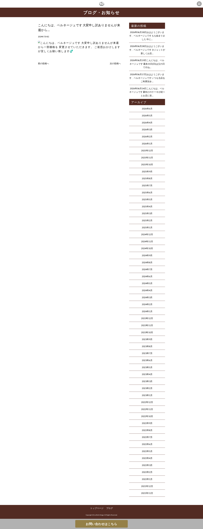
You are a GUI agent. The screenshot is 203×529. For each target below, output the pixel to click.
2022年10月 (147, 416)
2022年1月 (147, 479)
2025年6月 (147, 192)
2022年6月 (147, 444)
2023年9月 (147, 339)
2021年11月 (147, 493)
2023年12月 (147, 318)
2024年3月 (147, 297)
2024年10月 (147, 248)
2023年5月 (147, 367)
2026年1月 (147, 143)
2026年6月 (147, 108)
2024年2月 (147, 304)
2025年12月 (147, 150)
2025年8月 (147, 178)
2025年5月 (147, 199)
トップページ (96, 508)
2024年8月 (147, 262)
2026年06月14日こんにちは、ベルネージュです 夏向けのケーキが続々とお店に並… (147, 92)
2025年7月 (147, 185)
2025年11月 (147, 157)
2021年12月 (147, 486)
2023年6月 (147, 360)
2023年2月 (147, 388)
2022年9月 (147, 423)
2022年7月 (147, 437)
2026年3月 (147, 129)
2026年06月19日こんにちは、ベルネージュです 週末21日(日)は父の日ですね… (147, 64)
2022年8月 (147, 430)
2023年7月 (147, 353)
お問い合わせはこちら (101, 524)
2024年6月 (147, 276)
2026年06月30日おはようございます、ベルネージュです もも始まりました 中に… (147, 35)
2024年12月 (147, 234)
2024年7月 (147, 269)
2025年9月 (147, 171)
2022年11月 (147, 409)
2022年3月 (147, 465)
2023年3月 (147, 381)
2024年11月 (147, 241)
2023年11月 (147, 325)
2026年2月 (147, 136)
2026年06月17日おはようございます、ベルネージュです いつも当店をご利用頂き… (147, 78)
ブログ (109, 508)
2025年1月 (147, 227)
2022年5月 (147, 451)
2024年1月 (147, 311)
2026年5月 (147, 115)
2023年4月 (147, 374)
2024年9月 (147, 255)
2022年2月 (147, 472)
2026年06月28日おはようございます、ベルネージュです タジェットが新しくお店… (147, 49)
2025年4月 (147, 206)
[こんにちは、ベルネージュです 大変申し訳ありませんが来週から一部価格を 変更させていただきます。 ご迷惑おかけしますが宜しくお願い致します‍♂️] (79, 53)
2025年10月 (147, 164)
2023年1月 (147, 395)
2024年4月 (147, 290)
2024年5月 (147, 283)
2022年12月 (147, 402)
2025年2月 (147, 220)
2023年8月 (147, 346)
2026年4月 (147, 122)
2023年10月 (147, 332)
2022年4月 (147, 458)
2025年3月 (147, 213)
